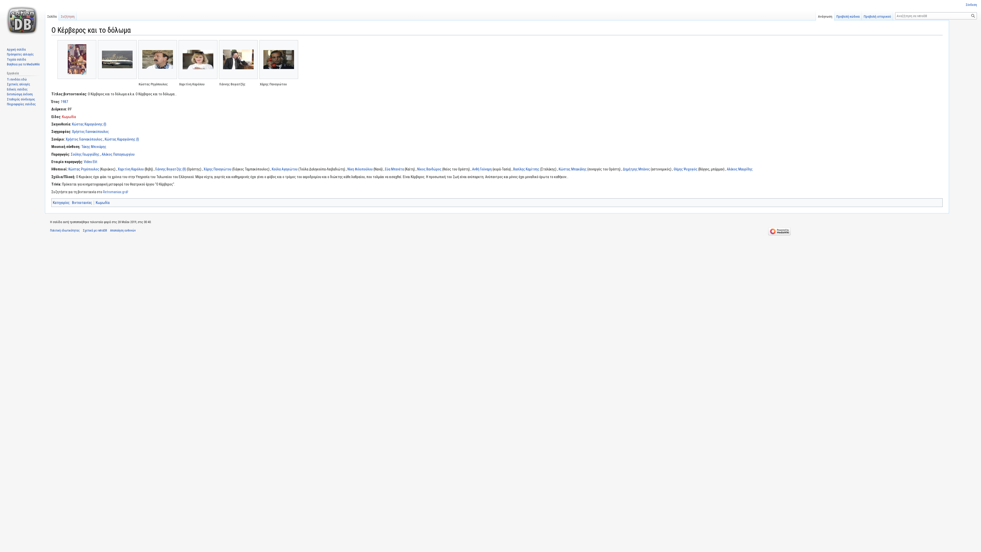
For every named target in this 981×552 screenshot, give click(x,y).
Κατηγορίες (61, 203)
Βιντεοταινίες (82, 203)
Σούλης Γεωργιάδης (85, 154)
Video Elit (90, 162)
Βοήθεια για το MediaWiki (23, 64)
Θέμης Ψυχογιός (685, 169)
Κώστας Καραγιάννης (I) (89, 124)
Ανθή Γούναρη (482, 169)
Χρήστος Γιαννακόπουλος (90, 132)
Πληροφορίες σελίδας (21, 104)
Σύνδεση (971, 5)
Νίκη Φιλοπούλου (360, 169)
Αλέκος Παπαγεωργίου (118, 154)
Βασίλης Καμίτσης (526, 169)
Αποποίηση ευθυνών (123, 230)
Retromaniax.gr (114, 192)
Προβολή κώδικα (848, 16)
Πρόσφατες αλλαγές (20, 54)
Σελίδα (52, 16)
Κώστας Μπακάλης (573, 169)
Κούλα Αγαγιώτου (285, 169)
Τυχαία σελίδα (16, 59)
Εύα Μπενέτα (394, 169)
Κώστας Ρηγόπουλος (83, 169)
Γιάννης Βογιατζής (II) (170, 169)
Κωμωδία (69, 117)
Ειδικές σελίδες (17, 89)
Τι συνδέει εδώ (17, 79)
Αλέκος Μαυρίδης (740, 169)
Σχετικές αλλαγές (18, 84)
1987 (64, 102)
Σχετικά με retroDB (95, 230)
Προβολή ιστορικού (877, 16)
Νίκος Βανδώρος (429, 169)
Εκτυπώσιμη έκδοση (20, 94)
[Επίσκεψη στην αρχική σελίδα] (22, 20)
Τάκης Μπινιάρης (93, 147)
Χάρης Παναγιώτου (217, 169)
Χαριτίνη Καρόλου (131, 169)
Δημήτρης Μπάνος (636, 169)
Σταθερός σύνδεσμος (21, 99)
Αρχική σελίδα (16, 49)
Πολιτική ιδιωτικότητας (65, 230)
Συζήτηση (68, 16)
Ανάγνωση (825, 16)
